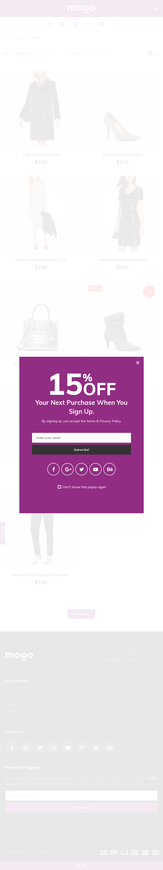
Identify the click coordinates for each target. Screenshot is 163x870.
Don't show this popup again (84, 487)
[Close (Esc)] (138, 363)
